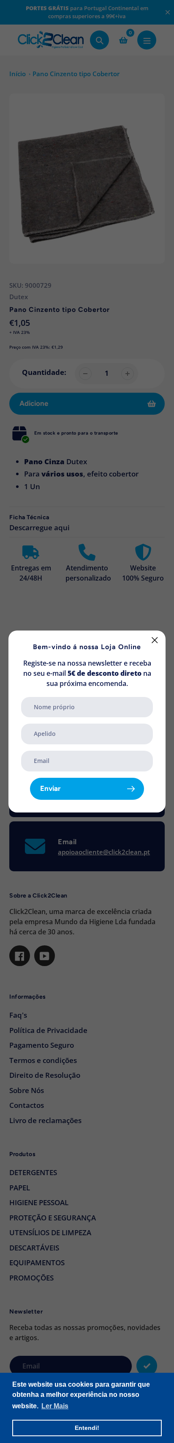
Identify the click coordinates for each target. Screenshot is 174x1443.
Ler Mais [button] (54, 1406)
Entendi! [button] (87, 1427)
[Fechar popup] (155, 640)
